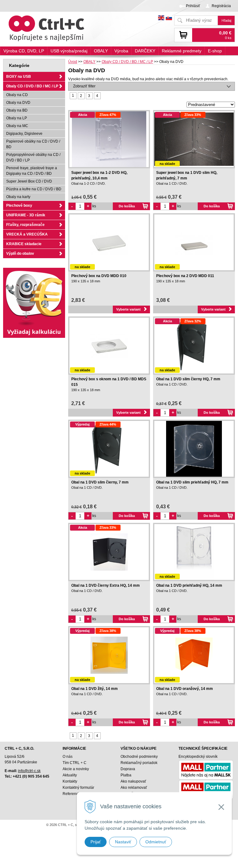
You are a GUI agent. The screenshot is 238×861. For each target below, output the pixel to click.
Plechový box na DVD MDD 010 (98, 276)
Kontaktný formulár (78, 787)
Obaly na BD (17, 110)
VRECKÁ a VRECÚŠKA (27, 234)
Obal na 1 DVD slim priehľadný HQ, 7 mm (192, 482)
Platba (126, 775)
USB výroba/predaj (69, 50)
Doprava (128, 769)
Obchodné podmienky (139, 756)
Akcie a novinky (76, 769)
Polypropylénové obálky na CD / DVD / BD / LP (33, 157)
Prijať (95, 841)
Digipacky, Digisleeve (24, 133)
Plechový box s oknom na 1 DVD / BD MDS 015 (108, 382)
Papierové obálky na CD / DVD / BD (33, 144)
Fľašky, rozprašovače (25, 225)
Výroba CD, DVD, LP (23, 50)
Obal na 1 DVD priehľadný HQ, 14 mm (189, 585)
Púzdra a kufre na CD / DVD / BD (33, 189)
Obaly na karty (18, 197)
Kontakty (70, 781)
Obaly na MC (17, 126)
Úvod (72, 62)
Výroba (121, 50)
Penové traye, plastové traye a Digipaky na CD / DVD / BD (31, 171)
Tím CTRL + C (74, 763)
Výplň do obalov (20, 253)
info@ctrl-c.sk (29, 771)
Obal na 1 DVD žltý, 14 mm (94, 689)
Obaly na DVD (18, 102)
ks (94, 206)
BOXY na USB (18, 76)
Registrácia (221, 6)
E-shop (215, 50)
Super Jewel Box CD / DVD (29, 181)
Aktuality (70, 775)
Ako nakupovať (133, 781)
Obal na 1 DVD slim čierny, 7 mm (100, 482)
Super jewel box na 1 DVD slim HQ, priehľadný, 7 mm (186, 175)
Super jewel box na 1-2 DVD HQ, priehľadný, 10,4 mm (99, 175)
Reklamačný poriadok (139, 763)
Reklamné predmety (181, 50)
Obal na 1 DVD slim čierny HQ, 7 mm (188, 379)
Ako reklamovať (134, 787)
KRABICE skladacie (24, 244)
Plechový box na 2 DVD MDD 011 (185, 276)
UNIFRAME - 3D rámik (25, 215)
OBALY (89, 62)
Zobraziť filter (84, 86)
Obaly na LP (16, 118)
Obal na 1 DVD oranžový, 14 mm (184, 689)
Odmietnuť (155, 841)
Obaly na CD (17, 95)
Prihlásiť (193, 6)
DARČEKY (145, 50)
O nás (68, 756)
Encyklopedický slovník (198, 756)
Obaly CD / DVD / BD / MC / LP (127, 62)
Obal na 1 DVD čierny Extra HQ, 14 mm (105, 585)
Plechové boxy (19, 205)
